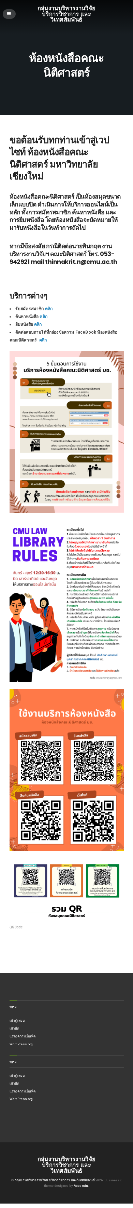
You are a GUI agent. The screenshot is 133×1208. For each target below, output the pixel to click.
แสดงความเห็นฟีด (23, 1036)
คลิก (49, 308)
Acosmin (81, 1185)
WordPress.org (21, 1044)
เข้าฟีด (14, 1028)
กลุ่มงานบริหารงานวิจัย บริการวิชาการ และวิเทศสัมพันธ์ (67, 14)
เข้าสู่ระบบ (17, 1020)
